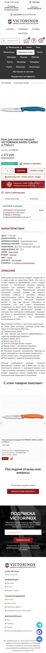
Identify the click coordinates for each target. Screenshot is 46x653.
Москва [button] (18, 206)
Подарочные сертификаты (23, 77)
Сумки (9, 67)
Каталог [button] (10, 29)
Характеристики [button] (12, 199)
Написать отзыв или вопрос (23, 491)
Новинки (9, 623)
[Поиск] (3, 40)
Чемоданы (34, 62)
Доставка (10, 583)
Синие (9, 257)
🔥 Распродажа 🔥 (14, 47)
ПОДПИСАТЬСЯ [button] (23, 540)
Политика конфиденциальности (19, 631)
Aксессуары (34, 67)
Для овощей (16, 260)
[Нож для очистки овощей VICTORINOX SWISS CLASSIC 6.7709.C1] (23, 417)
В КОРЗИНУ (21, 170)
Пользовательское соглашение (18, 611)
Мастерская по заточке (23, 72)
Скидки (9, 627)
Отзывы (36, 29)
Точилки (23, 57)
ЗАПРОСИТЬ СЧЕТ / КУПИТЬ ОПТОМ (24, 177)
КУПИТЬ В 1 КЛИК (36, 170)
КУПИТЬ (5, 458)
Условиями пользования (31, 547)
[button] (11, 9)
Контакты (23, 33)
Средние (13, 255)
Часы (38, 47)
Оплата (9, 587)
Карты (10, 62)
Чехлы (39, 52)
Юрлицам (23, 29)
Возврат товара (12, 590)
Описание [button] (34, 199)
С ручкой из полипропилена (23, 263)
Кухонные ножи (26, 52)
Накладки (11, 57)
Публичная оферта (13, 607)
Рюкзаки (35, 57)
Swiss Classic (13, 252)
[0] (40, 40)
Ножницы (21, 62)
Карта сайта (11, 603)
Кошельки (20, 67)
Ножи (29, 47)
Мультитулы (9, 52)
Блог (8, 620)
